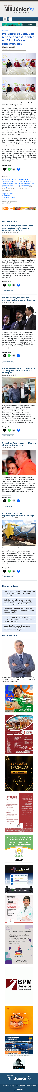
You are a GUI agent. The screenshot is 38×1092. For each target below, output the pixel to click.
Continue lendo (8, 291)
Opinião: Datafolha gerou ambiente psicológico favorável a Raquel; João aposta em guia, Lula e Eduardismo (18, 602)
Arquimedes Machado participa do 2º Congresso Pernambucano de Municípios (18, 370)
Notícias (5, 30)
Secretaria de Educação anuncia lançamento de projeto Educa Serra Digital (26, 182)
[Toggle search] (10, 19)
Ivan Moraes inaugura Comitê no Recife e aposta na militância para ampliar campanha (19, 593)
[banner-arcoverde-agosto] (19, 208)
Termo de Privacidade (19, 1087)
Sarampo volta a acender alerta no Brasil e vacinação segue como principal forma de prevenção (19, 619)
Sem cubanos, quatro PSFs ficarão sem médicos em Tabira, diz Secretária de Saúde (18, 227)
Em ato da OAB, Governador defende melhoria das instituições (18, 299)
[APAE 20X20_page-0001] (19, 848)
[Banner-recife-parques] (19, 698)
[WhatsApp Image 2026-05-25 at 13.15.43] (19, 734)
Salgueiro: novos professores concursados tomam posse (9, 196)
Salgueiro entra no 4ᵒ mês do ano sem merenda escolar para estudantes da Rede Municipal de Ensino (9, 183)
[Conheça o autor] (19, 657)
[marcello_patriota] (19, 1064)
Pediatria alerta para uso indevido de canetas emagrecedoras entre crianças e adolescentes (19, 611)
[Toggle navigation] (5, 19)
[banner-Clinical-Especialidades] (19, 813)
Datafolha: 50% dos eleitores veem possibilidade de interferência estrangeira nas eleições (17, 628)
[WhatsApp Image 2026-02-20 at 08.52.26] (19, 773)
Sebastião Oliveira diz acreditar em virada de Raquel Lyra (19, 444)
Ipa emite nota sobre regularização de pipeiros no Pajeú (18, 514)
